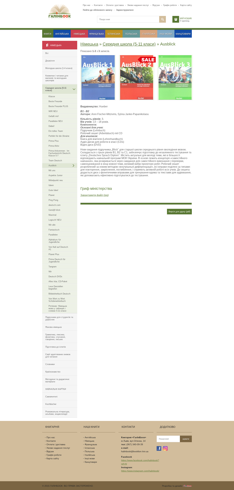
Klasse (52, 96)
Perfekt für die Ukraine (59, 136)
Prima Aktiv (54, 146)
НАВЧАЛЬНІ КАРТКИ (55, 389)
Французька (96, 34)
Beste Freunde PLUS (58, 106)
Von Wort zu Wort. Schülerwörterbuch (57, 299)
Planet (51, 195)
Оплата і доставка (115, 5)
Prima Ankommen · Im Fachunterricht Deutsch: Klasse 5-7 (60, 153)
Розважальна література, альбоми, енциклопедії (57, 412)
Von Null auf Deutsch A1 (58, 248)
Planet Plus (54, 254)
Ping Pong (53, 200)
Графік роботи (170, 5)
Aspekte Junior (55, 175)
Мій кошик (186, 18)
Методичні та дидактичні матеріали (57, 380)
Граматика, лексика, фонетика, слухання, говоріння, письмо (55, 337)
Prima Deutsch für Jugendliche (57, 260)
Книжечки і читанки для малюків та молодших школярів (56, 78)
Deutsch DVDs (55, 276)
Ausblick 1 (91, 67)
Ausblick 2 (130, 67)
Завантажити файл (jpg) (94, 195)
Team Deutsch (55, 160)
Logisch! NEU (55, 220)
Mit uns (52, 170)
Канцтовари (183, 34)
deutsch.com (54, 205)
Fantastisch (54, 230)
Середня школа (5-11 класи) (55, 89)
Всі (46, 53)
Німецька (79, 34)
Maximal (52, 215)
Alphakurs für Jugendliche (55, 240)
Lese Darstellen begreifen (56, 287)
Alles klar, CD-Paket (58, 281)
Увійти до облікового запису (97, 10)
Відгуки (156, 5)
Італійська (148, 34)
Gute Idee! (53, 190)
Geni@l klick (54, 210)
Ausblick (53, 165)
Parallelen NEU (56, 121)
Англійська (62, 34)
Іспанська (114, 34)
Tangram (53, 266)
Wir (50, 271)
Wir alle (52, 225)
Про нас (86, 5)
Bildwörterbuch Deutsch (59, 294)
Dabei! (51, 126)
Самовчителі (51, 396)
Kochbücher (50, 404)
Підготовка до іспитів (55, 347)
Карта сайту (186, 5)
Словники (50, 364)
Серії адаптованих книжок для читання (57, 355)
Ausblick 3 (168, 67)
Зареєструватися (125, 10)
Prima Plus (54, 141)
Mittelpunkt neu (56, 180)
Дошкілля (50, 60)
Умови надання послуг (138, 5)
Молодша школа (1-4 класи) (58, 68)
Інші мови (166, 34)
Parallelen (53, 235)
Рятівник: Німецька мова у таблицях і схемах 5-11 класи (58, 308)
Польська (131, 34)
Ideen (51, 185)
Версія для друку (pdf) (179, 211)
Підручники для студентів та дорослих (59, 318)
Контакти (98, 5)
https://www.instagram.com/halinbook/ (140, 471)
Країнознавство (52, 372)
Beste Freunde (55, 101)
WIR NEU (53, 111)
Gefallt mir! (54, 116)
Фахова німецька (53, 327)
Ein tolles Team (56, 131)
